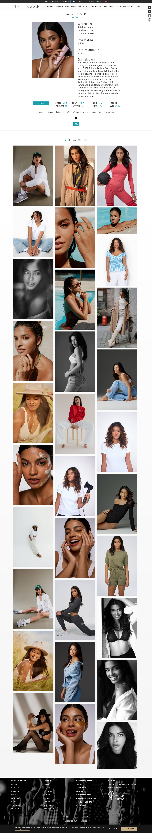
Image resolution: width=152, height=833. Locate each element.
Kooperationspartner (86, 798)
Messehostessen (93, 7)
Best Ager (48, 791)
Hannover (15, 802)
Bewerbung (128, 7)
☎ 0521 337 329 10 (78, 1)
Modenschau (49, 805)
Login (138, 7)
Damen (46, 784)
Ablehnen (113, 829)
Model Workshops (84, 802)
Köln (13, 795)
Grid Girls (80, 784)
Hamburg (15, 788)
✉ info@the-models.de (94, 1)
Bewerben (65, 1)
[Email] (149, 11)
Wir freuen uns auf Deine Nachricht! (124, 784)
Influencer (49, 809)
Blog (119, 7)
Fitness (47, 802)
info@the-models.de (120, 788)
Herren (47, 788)
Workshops (109, 7)
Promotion (81, 788)
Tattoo (47, 798)
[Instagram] (149, 20)
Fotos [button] (76, 124)
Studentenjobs (83, 794)
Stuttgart (16, 805)
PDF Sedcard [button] (41, 103)
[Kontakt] (149, 7)
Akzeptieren (129, 829)
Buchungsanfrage (51, 1)
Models (50, 7)
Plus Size (48, 795)
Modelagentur (62, 7)
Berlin (14, 784)
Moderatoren (77, 7)
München (15, 798)
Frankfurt (16, 809)
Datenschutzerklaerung (22, 830)
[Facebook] (149, 16)
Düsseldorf (16, 791)
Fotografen (81, 805)
